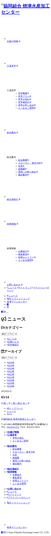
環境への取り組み (21, 461)
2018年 (11, 386)
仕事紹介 (17, 475)
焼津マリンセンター (17, 302)
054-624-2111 (13, 427)
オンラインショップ (19, 299)
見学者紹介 (13, 345)
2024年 (11, 368)
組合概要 (17, 449)
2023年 (11, 371)
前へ (5, 403)
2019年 (11, 383)
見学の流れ (18, 438)
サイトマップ (25, 288)
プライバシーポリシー (19, 497)
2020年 (11, 380)
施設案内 (17, 464)
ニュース (12, 288)
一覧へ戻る (16, 403)
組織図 (15, 458)
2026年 (11, 362)
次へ (25, 403)
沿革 (14, 455)
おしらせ (12, 339)
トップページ (16, 408)
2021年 (11, 377)
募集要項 (17, 478)
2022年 (11, 374)
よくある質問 (19, 483)
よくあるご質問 (20, 441)
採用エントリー (20, 480)
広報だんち (13, 342)
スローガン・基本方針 (23, 452)
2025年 (11, 365)
